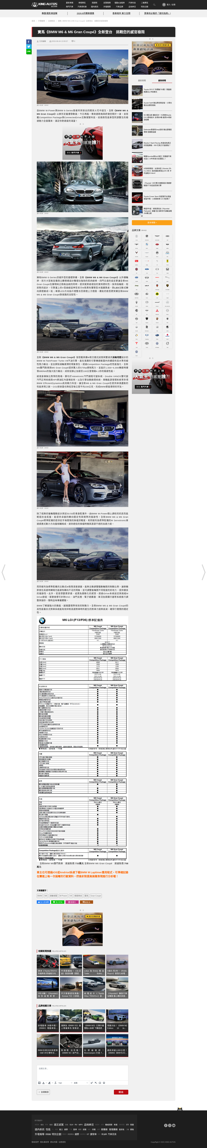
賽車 (46, 1125)
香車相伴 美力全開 (121, 13)
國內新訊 (94, 7)
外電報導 (107, 7)
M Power (63, 896)
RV (76, 1125)
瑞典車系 (83, 1134)
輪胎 (42, 1125)
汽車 (70, 1129)
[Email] (173, 1125)
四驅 (94, 1129)
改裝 (66, 1125)
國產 (56, 1129)
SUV (71, 1125)
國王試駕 (59, 1124)
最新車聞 (69, 3)
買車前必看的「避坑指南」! (157, 13)
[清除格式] (55, 1083)
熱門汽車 (69, 7)
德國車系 (78, 896)
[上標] (92, 1083)
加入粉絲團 (44, 902)
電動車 (64, 1134)
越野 (66, 1129)
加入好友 (59, 902)
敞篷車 (37, 1125)
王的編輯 (42, 41)
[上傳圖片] (39, 1083)
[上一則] (3, 572)
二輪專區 (144, 3)
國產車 (97, 1125)
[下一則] (203, 572)
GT (88, 1134)
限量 (132, 1125)
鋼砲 (132, 1129)
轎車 (79, 1129)
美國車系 (71, 1134)
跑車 (75, 1129)
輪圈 (51, 1125)
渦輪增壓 (53, 896)
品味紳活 (132, 7)
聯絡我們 (35, 1142)
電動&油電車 (120, 3)
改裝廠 (48, 1134)
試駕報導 (107, 3)
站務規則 (62, 1142)
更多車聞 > (152, 223)
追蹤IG (73, 902)
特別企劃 (144, 7)
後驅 (89, 1129)
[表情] (104, 1083)
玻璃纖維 (113, 1129)
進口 (61, 1129)
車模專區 (82, 3)
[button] (44, 1083)
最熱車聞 (162, 81)
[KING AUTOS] (44, 5)
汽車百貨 (112, 1134)
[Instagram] (169, 1125)
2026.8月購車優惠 (85, 13)
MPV (81, 1125)
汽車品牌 (119, 7)
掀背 (99, 1134)
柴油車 (104, 1134)
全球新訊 (51, 21)
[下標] (96, 1083)
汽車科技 (132, 3)
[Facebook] (165, 1125)
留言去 (87, 902)
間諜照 (94, 3)
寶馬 (86, 896)
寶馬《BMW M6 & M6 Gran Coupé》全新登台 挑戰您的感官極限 (83, 21)
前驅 (84, 1129)
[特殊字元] (100, 1083)
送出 (121, 1092)
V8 (71, 896)
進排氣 (121, 1129)
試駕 (102, 1125)
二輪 (127, 1129)
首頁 (33, 21)
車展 (115, 1125)
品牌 (98, 1129)
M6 (46, 896)
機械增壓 (108, 1125)
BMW (39, 896)
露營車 (93, 1134)
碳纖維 (104, 1129)
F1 (53, 1129)
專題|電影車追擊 (49, 13)
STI (127, 1125)
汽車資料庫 (82, 7)
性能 (48, 1129)
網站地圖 (53, 1142)
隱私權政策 (44, 1142)
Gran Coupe (96, 896)
